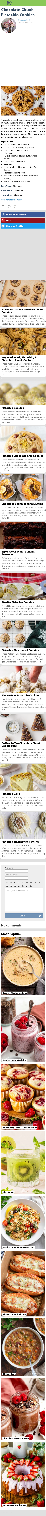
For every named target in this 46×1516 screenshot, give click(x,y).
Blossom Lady (24, 20)
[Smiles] (31, 886)
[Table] (15, 886)
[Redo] (11, 882)
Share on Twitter (15, 226)
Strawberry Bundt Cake (14, 1505)
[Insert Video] (11, 886)
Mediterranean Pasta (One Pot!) (18, 1247)
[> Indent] (39, 882)
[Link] (19, 886)
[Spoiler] (23, 886)
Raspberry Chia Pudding (14, 1060)
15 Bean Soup (9, 1374)
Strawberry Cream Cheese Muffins (20, 1127)
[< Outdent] (35, 882)
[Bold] (15, 882)
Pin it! (9, 220)
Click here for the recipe (11, 199)
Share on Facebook (16, 214)
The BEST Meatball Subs (14, 1314)
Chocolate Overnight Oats (16, 1438)
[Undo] (7, 882)
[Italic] (19, 882)
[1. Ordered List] (31, 882)
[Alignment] (27, 886)
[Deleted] (23, 882)
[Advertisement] (23, 59)
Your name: (9, 868)
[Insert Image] (7, 886)
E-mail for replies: (11, 875)
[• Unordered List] (27, 882)
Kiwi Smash (8, 1192)
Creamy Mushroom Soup (15, 993)
